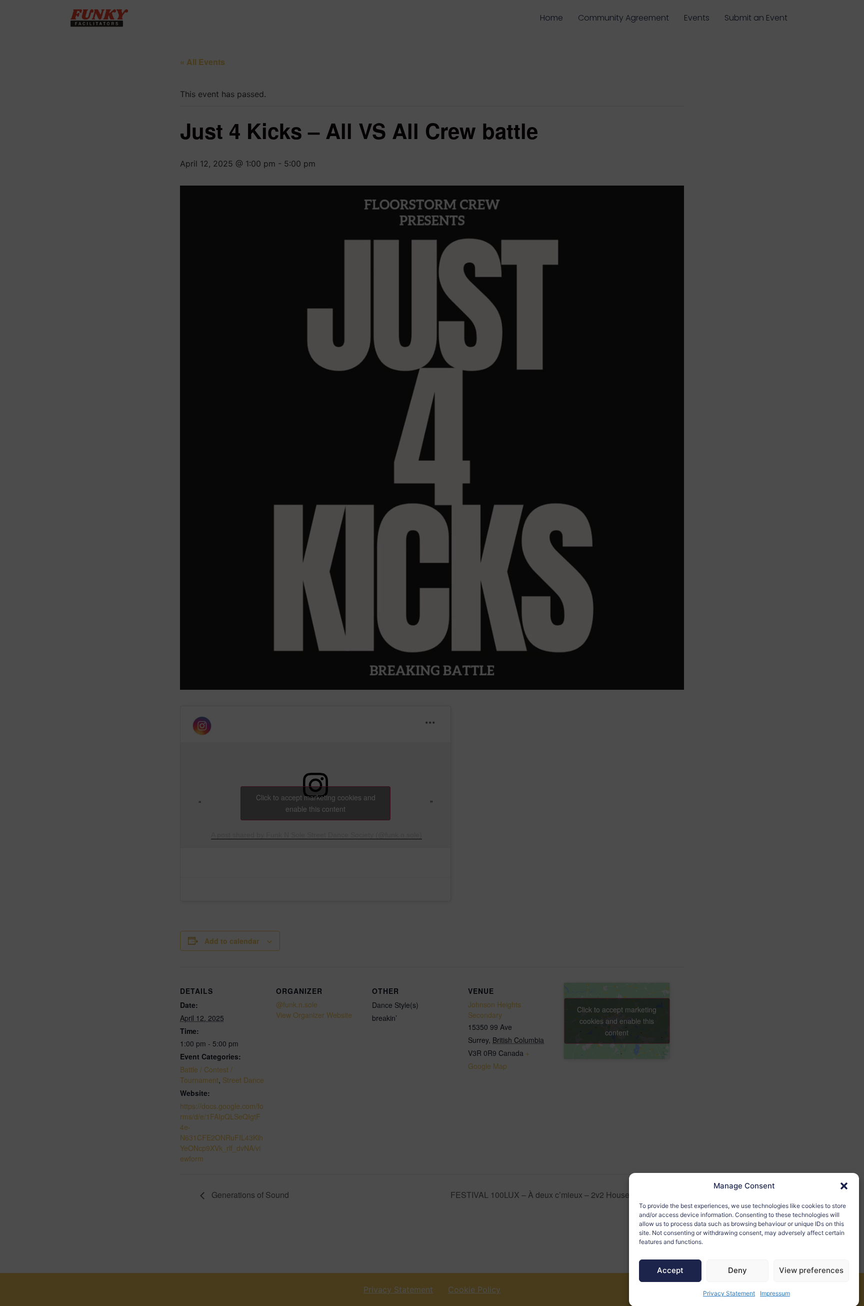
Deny (737, 1270)
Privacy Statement (729, 1293)
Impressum (775, 1293)
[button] (844, 1186)
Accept (670, 1270)
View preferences (811, 1270)
